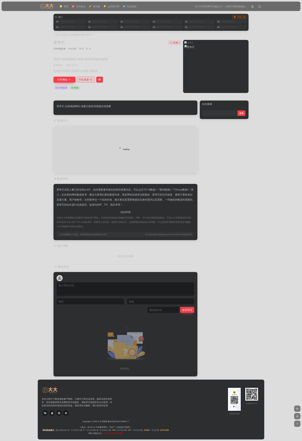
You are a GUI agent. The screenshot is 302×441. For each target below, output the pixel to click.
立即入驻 (241, 16)
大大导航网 (102, 421)
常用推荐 (74, 34)
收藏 (176, 42)
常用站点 (65, 34)
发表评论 (187, 310)
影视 (82, 34)
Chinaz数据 (180, 189)
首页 (58, 34)
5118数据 (149, 189)
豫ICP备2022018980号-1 (118, 421)
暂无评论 (63, 266)
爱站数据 (165, 189)
